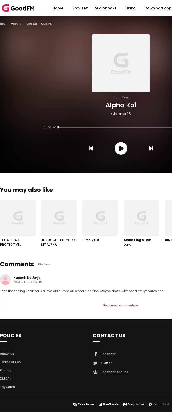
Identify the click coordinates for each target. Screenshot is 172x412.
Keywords (7, 387)
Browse (79, 8)
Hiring (130, 8)
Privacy (5, 370)
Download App (158, 8)
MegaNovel (136, 404)
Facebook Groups (114, 372)
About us (7, 353)
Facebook (108, 354)
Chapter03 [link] (46, 23)
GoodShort (161, 404)
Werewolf (16, 23)
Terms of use (10, 362)
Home (58, 8)
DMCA (4, 378)
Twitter (106, 363)
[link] (3, 23)
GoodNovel (86, 404)
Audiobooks (105, 8)
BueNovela (111, 404)
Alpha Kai (31, 23)
